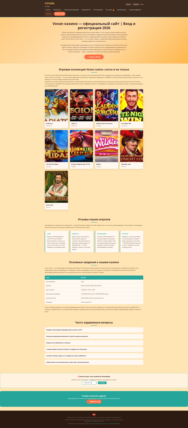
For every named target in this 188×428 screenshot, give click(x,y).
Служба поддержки (135, 10)
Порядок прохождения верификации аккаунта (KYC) (64, 330)
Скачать (48, 10)
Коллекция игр (121, 10)
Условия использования (114, 423)
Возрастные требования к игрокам (58, 343)
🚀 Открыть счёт (94, 402)
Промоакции (57, 10)
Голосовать (102, 382)
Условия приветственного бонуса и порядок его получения (66, 349)
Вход (142, 4)
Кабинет (49, 14)
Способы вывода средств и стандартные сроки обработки (66, 356)
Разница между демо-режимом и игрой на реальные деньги (67, 336)
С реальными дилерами (71, 10)
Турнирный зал (86, 10)
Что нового (110, 10)
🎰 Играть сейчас (94, 57)
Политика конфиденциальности (98, 423)
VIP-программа (98, 10)
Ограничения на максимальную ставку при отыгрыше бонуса (67, 362)
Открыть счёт (59, 14)
